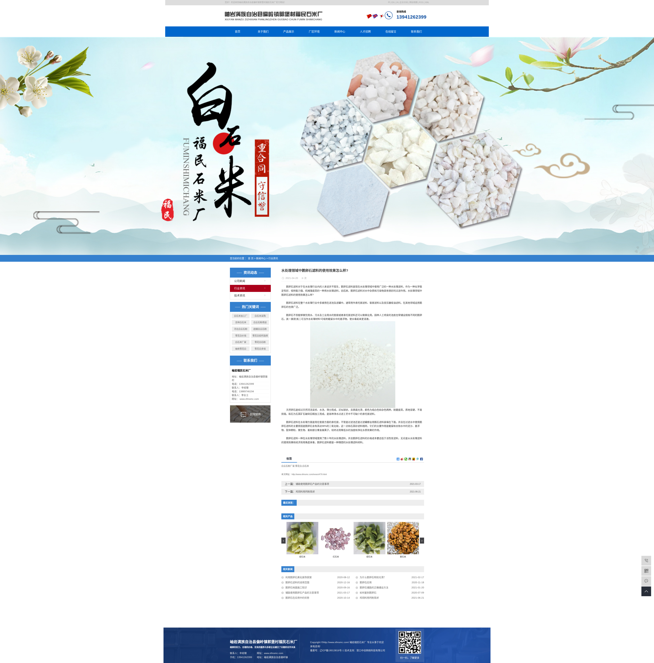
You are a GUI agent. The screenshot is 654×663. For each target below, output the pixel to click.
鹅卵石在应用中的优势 (297, 597)
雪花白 (298, 466)
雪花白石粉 (260, 342)
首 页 (250, 258)
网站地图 (413, 2)
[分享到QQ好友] (409, 459)
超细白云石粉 (260, 329)
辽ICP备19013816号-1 (332, 650)
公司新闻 (239, 281)
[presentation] (283, 541)
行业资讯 (273, 258)
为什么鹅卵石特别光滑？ (373, 577)
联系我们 (416, 31)
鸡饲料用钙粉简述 (305, 491)
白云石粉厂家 (288, 466)
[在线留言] (646, 581)
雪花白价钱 (240, 335)
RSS (421, 2)
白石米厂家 (240, 342)
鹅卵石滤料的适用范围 (297, 582)
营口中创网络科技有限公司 (370, 650)
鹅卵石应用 (366, 582)
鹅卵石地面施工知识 (296, 587)
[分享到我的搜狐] (413, 459)
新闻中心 (339, 31)
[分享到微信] (405, 459)
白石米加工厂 (240, 316)
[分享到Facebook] (421, 459)
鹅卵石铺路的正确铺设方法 (374, 587)
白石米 (305, 466)
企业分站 (404, 2)
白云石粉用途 (260, 322)
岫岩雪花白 (240, 348)
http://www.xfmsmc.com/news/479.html (309, 474)
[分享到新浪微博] (402, 459)
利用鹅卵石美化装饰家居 (298, 577)
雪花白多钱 (260, 348)
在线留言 (390, 31)
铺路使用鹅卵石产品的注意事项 (312, 484)
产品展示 (288, 31)
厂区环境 (314, 31)
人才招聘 (365, 31)
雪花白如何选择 (260, 335)
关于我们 (263, 31)
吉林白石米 (240, 322)
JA (397, 2)
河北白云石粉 (240, 329)
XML (427, 2)
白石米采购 (260, 316)
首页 (237, 31)
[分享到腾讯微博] (417, 459)
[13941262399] (646, 561)
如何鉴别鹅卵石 (368, 592)
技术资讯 (239, 295)
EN (393, 2)
